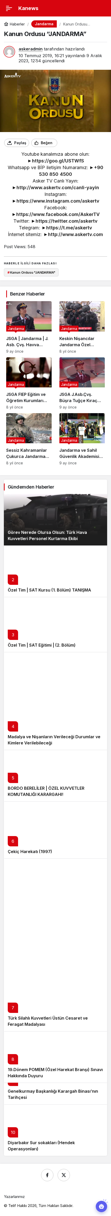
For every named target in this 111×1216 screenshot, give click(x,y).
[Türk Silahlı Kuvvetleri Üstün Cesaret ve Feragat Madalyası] (55, 944)
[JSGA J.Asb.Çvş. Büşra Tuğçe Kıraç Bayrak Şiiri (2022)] (82, 383)
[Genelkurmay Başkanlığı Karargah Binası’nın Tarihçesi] (55, 1093)
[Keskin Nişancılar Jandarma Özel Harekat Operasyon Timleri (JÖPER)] (82, 327)
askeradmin (31, 48)
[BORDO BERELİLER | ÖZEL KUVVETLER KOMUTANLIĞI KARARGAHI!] (55, 775)
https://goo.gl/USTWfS (58, 160)
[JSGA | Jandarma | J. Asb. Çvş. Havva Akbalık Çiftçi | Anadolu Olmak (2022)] (29, 327)
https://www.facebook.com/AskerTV (58, 214)
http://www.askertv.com (75, 234)
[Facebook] (47, 1175)
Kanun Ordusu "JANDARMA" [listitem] (31, 272)
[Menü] (9, 8)
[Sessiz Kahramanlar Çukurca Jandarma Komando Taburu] (29, 439)
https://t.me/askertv (69, 227)
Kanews (28, 8)
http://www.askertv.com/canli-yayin (58, 187)
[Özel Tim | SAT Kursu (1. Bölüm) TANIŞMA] (55, 571)
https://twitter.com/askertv (67, 221)
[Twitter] (64, 1175)
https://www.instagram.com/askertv (58, 201)
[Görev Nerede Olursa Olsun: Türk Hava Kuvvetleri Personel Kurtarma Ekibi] (55, 519)
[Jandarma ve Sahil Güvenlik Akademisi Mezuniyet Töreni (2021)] (82, 439)
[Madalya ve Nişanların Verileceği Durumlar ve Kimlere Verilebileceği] (55, 701)
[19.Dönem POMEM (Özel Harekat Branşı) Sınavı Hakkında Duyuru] (55, 1057)
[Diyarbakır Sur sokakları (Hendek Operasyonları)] (55, 1130)
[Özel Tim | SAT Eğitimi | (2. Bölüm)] (55, 624)
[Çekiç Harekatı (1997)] (55, 829)
